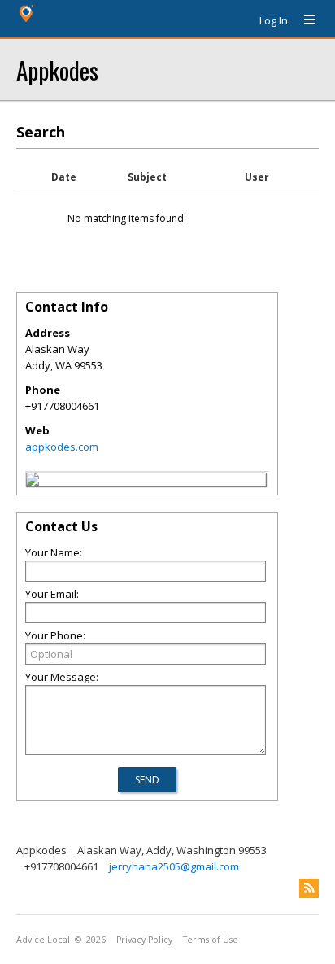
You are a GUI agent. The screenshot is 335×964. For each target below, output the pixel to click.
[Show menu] (303, 20)
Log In (273, 20)
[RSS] (309, 888)
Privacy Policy (144, 939)
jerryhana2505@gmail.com (174, 866)
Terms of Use (210, 939)
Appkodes (57, 69)
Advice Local (43, 939)
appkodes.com (61, 446)
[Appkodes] (32, 481)
